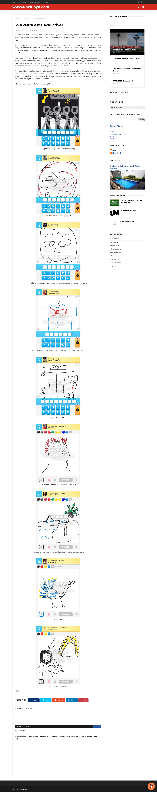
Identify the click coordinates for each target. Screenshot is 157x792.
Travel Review (116, 263)
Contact (46, 2)
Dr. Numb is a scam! (128, 211)
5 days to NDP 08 (127, 221)
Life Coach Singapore (118, 134)
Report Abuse (116, 126)
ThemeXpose (24, 789)
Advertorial (115, 239)
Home (14, 2)
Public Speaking (34, 2)
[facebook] (138, 2)
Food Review (115, 246)
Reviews (114, 256)
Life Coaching (116, 249)
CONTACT (114, 139)
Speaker (113, 136)
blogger (97, 726)
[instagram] (141, 2)
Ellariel (115, 150)
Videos (113, 266)
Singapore (115, 259)
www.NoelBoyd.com (30, 7)
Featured (114, 242)
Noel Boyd (116, 153)
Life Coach (22, 2)
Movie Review (116, 252)
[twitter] (144, 2)
